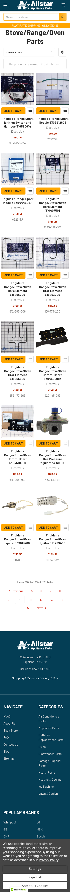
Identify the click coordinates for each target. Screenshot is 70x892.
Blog (6, 751)
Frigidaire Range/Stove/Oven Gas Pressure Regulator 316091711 (52, 457)
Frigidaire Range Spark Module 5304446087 (17, 200)
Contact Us (11, 744)
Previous (17, 591)
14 (61, 599)
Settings (35, 868)
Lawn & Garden (48, 793)
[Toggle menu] (5, 5)
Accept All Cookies (35, 886)
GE (5, 829)
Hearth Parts (46, 772)
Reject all (35, 877)
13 (51, 599)
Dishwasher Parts (50, 754)
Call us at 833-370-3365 (35, 669)
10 (19, 599)
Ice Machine (46, 786)
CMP (6, 836)
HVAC (7, 716)
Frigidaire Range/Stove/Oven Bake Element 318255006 (17, 288)
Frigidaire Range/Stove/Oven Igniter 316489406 (52, 539)
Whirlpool (10, 822)
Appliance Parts (48, 728)
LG (38, 822)
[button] (62, 52)
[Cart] (64, 5)
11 (31, 599)
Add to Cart (13, 111)
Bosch (41, 836)
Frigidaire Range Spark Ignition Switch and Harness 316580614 (17, 122)
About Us (10, 723)
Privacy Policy (48, 678)
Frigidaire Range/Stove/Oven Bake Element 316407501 (52, 204)
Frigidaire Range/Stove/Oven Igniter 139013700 (17, 539)
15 (27, 608)
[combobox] (35, 17)
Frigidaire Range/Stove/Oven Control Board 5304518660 (17, 457)
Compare (30, 110)
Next (40, 608)
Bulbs (42, 746)
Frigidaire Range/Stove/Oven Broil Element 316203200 (52, 288)
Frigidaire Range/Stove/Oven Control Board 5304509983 (52, 372)
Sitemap (9, 758)
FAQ (6, 737)
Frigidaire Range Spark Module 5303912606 (52, 120)
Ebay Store (11, 730)
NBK (40, 829)
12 (41, 599)
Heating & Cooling (49, 779)
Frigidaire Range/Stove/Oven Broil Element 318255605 (17, 372)
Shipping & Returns (25, 678)
